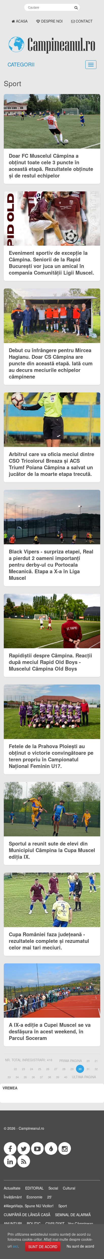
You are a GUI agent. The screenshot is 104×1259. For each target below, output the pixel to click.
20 (88, 1061)
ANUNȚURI (13, 1223)
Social (53, 1188)
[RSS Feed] (23, 1161)
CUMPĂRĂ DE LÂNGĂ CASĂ (27, 1214)
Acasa (21, 21)
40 (65, 1077)
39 (57, 1077)
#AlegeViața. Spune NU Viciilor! (29, 1205)
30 (80, 1069)
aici (15, 1246)
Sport (62, 1205)
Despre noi (51, 21)
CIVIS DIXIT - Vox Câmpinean (69, 1223)
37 (41, 1077)
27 (55, 1069)
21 (96, 1061)
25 (39, 1069)
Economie (34, 1196)
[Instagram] (64, 1148)
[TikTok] (51, 1148)
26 (47, 1069)
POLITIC (34, 1223)
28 (63, 1069)
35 (25, 1077)
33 (9, 1077)
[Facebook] (10, 1148)
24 (31, 1069)
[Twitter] (23, 1148)
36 (33, 1077)
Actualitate (12, 1188)
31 (88, 1069)
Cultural (69, 1188)
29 (71, 1069)
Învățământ (13, 1196)
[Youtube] (37, 1148)
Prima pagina (70, 1060)
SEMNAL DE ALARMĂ (73, 1214)
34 (17, 1077)
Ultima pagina (84, 1077)
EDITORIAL (34, 1188)
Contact (84, 21)
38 (49, 1077)
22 (15, 1069)
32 (96, 1069)
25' (49, 1196)
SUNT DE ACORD (42, 1246)
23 (23, 1069)
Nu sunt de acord (80, 1246)
